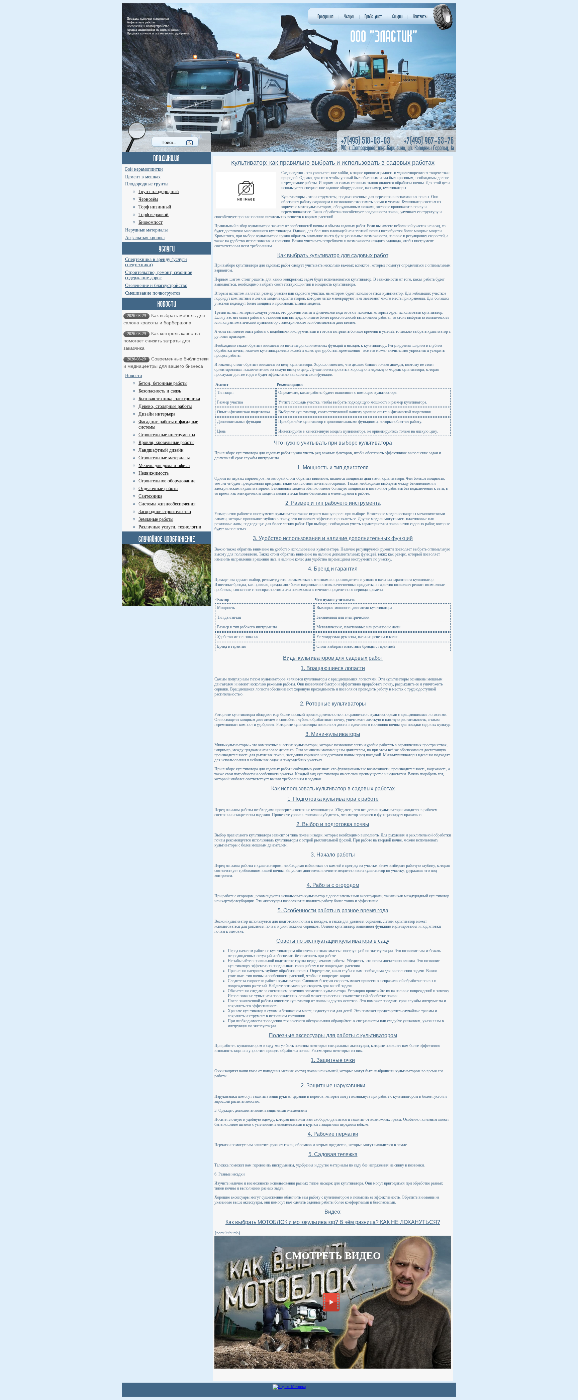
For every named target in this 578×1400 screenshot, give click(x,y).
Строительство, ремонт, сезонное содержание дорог (158, 275)
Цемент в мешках (143, 176)
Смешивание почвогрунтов (153, 293)
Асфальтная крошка (145, 237)
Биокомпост (150, 222)
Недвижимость (153, 473)
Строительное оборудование (166, 480)
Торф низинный (154, 206)
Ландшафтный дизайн (161, 450)
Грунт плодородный (158, 191)
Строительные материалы (164, 457)
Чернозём (148, 199)
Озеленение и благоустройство (156, 285)
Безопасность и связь (159, 391)
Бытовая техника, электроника (169, 398)
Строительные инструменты (166, 434)
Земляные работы (155, 519)
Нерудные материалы (146, 229)
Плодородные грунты (146, 183)
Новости (133, 375)
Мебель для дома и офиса (164, 465)
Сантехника (150, 496)
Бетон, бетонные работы (162, 383)
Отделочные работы (158, 488)
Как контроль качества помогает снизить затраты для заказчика (161, 341)
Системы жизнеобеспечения (166, 503)
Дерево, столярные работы (165, 406)
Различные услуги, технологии (169, 526)
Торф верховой (153, 214)
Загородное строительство (164, 511)
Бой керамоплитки (144, 169)
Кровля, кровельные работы (166, 442)
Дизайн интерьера (156, 414)
